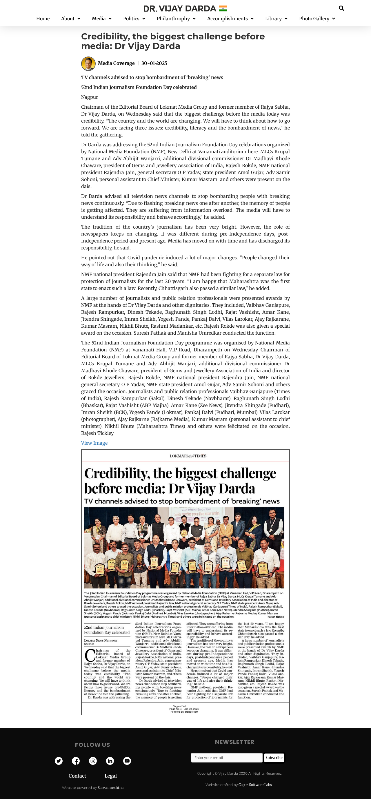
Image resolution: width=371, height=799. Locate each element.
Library (273, 18)
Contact (87, 776)
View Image (94, 443)
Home (43, 18)
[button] (341, 8)
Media (99, 18)
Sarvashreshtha (110, 787)
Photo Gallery (314, 18)
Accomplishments (227, 18)
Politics (131, 18)
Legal (111, 776)
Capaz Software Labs (255, 784)
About (67, 18)
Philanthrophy (173, 18)
